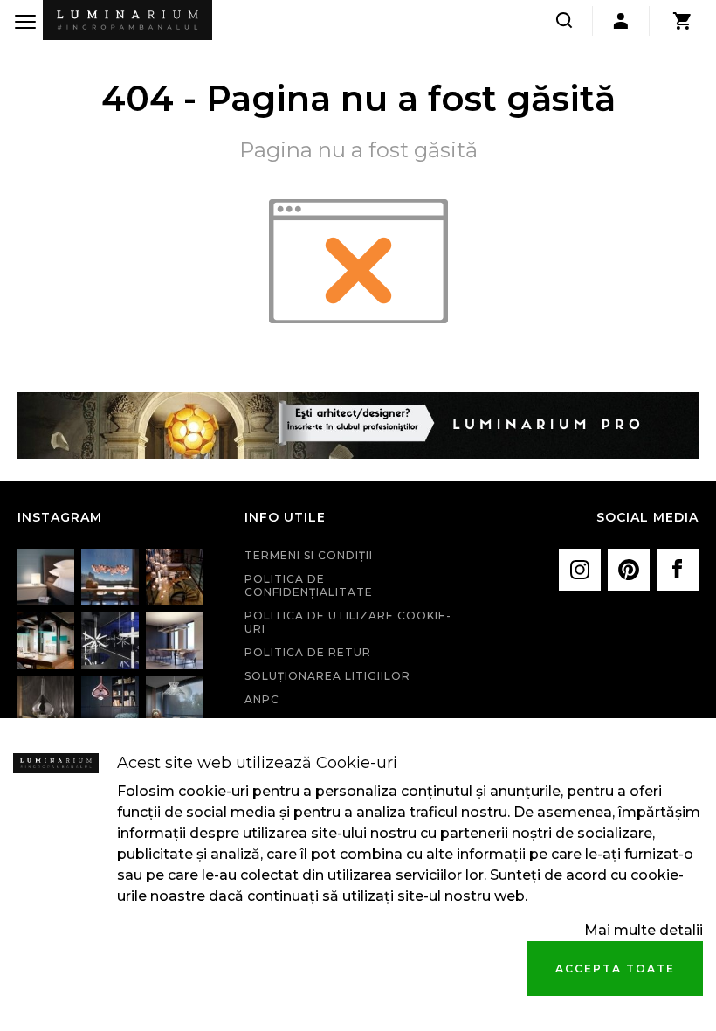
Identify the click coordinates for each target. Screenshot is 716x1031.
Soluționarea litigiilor (327, 675)
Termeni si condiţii (308, 555)
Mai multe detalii (643, 930)
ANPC (261, 699)
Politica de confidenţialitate (308, 585)
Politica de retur (307, 652)
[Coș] (682, 21)
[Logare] (621, 21)
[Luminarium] (127, 20)
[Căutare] (564, 21)
